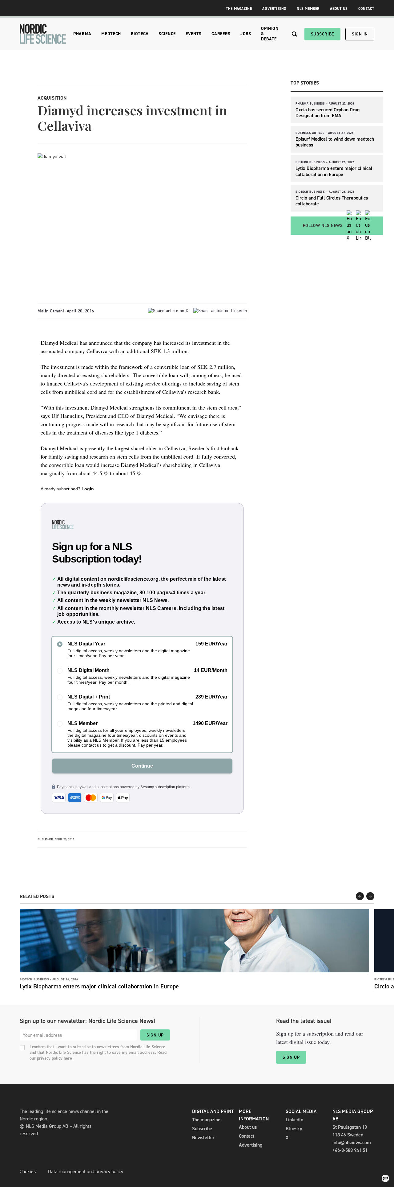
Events (194, 34)
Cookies (28, 1171)
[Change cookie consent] (385, 1178)
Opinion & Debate (270, 34)
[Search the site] (294, 34)
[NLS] (43, 34)
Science (167, 34)
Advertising (274, 8)
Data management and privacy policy (85, 1171)
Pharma (82, 34)
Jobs (245, 34)
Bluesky (294, 1128)
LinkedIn (294, 1119)
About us (248, 1127)
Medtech (111, 34)
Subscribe (322, 34)
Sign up (155, 1035)
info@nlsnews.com (351, 1142)
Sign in (360, 34)
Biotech (140, 34)
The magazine (206, 1119)
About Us (339, 8)
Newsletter (203, 1137)
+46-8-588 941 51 (350, 1150)
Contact (366, 8)
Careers (221, 34)
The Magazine (239, 8)
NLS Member (308, 8)
